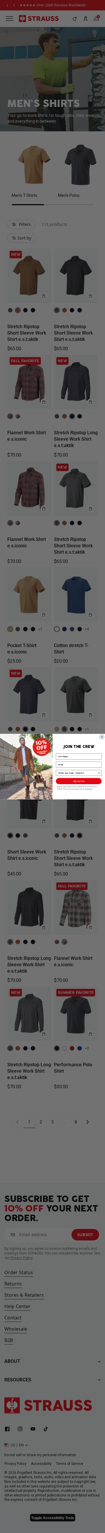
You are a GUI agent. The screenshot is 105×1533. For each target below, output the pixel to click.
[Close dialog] (102, 737)
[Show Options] (99, 772)
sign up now (79, 781)
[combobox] (78, 772)
